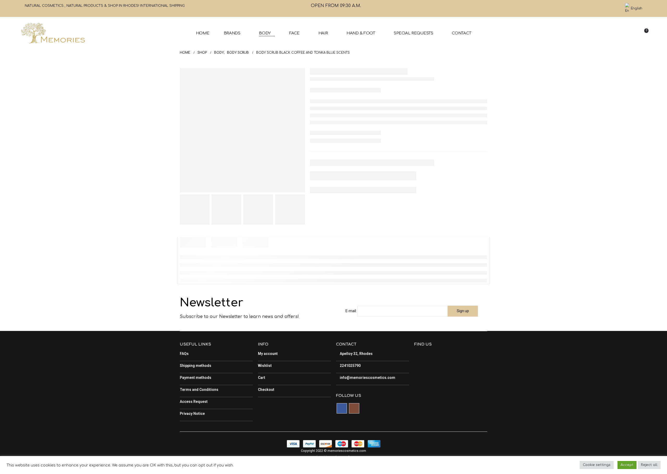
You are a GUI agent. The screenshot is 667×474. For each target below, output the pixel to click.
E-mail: (351, 311)
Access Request (194, 401)
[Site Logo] (52, 33)
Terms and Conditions (199, 389)
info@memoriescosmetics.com (367, 377)
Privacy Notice (192, 413)
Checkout (266, 389)
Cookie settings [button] (596, 465)
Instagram (354, 408)
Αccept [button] (627, 465)
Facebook (342, 408)
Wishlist (265, 366)
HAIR (323, 33)
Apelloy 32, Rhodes (356, 354)
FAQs (184, 354)
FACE (294, 33)
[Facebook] (606, 8)
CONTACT (461, 33)
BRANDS (232, 33)
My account (268, 354)
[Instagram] (615, 8)
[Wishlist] (628, 33)
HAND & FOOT (361, 33)
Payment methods (195, 377)
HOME (202, 33)
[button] (603, 33)
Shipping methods (195, 366)
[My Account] (615, 33)
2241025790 (350, 366)
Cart (261, 377)
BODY (264, 33)
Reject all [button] (649, 465)
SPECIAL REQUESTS (413, 33)
